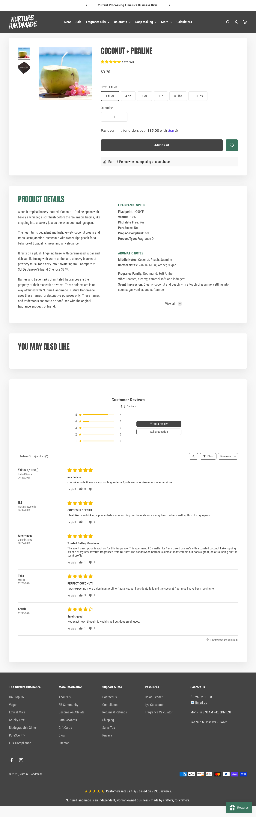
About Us (65, 697)
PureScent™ (17, 735)
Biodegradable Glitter (23, 728)
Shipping (108, 720)
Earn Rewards (68, 720)
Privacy (107, 735)
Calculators (184, 22)
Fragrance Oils (96, 22)
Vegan (13, 705)
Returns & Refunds (114, 712)
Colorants (120, 22)
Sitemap (64, 743)
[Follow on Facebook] (11, 760)
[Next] (169, 5)
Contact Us (109, 697)
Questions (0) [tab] (41, 456)
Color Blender (153, 697)
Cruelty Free (17, 720)
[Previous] (86, 5)
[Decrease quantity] (106, 116)
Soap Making (144, 22)
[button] (111, 62)
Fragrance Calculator (158, 712)
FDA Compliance (20, 743)
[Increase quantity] (121, 116)
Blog (62, 735)
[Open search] (193, 456)
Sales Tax (108, 728)
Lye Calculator (154, 705)
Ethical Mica (17, 712)
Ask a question (159, 431)
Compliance (110, 705)
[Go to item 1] (24, 53)
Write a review (159, 424)
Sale (79, 22)
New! (67, 22)
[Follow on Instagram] (21, 760)
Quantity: (107, 108)
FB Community (68, 705)
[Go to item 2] (24, 68)
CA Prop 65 (16, 697)
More (164, 22)
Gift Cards (65, 728)
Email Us (201, 702)
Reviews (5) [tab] (25, 456)
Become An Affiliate (71, 712)
